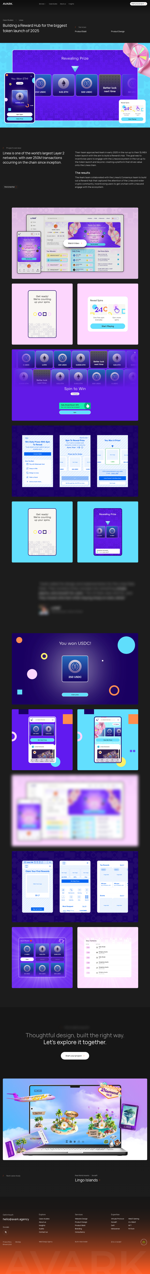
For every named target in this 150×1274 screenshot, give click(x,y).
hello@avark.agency (16, 1219)
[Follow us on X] (6, 1232)
